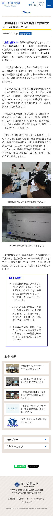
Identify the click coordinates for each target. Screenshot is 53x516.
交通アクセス (24, 499)
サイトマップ (26, 502)
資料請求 (11, 499)
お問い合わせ (39, 499)
